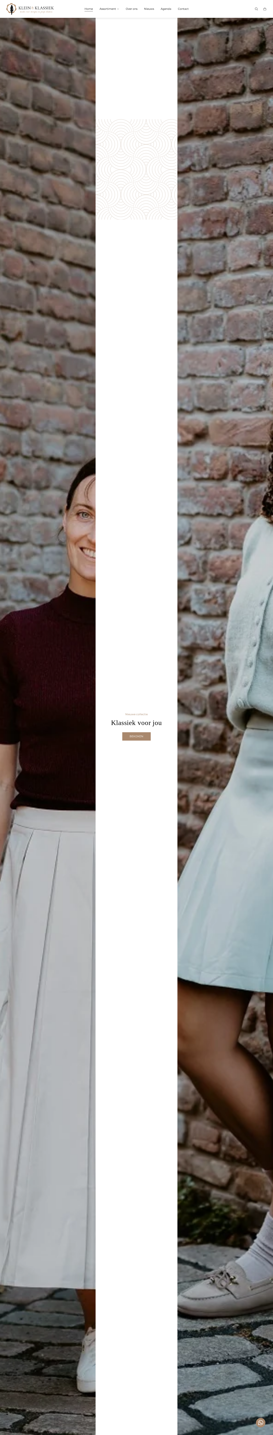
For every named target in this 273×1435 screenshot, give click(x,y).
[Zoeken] (256, 9)
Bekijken (136, 736)
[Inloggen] (248, 9)
